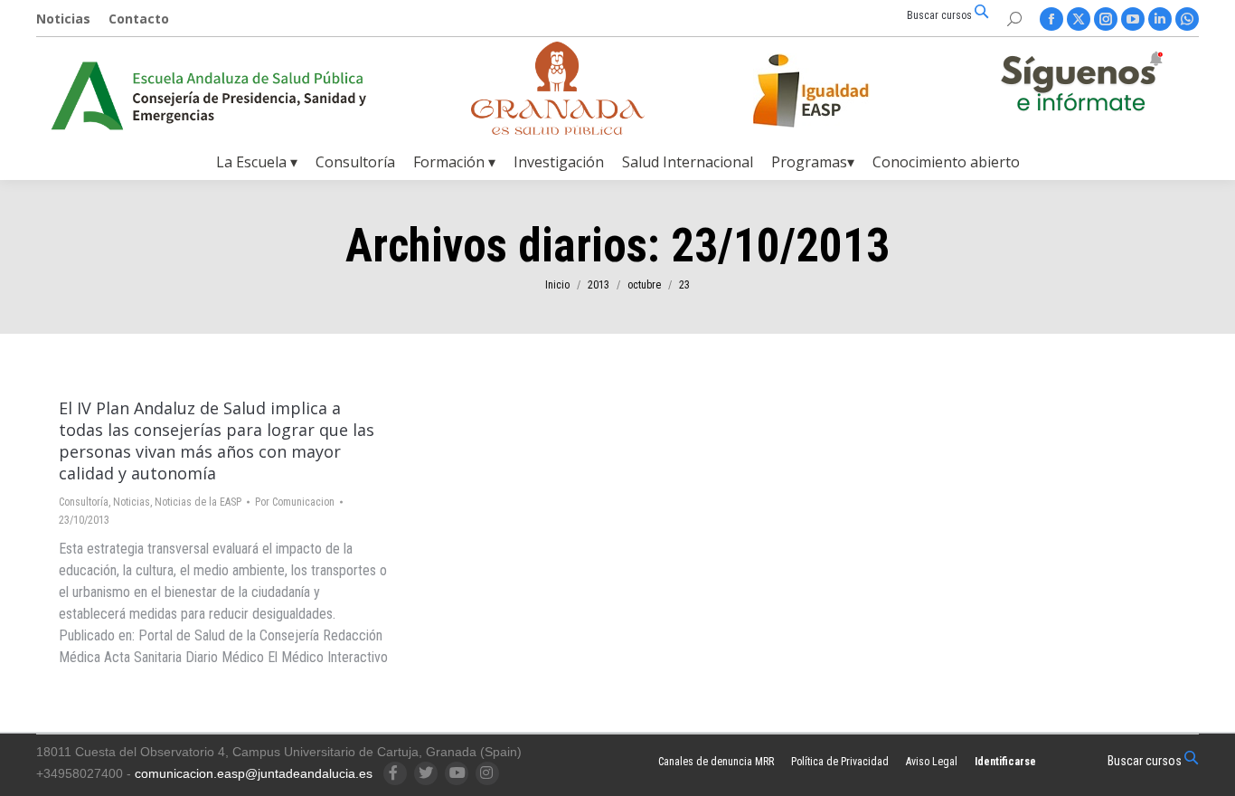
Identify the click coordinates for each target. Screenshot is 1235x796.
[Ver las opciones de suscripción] (1081, 85)
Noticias (131, 502)
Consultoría (83, 502)
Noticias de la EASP (198, 502)
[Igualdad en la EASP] (840, 90)
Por (295, 502)
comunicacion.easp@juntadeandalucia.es (253, 773)
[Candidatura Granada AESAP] (558, 129)
